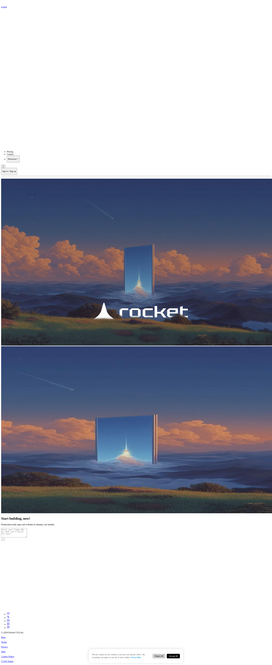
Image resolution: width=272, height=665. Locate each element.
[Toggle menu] (3, 166)
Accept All (173, 656)
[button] (136, 113)
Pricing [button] (10, 151)
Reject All (159, 656)
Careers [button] (10, 154)
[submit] (3, 539)
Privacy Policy (136, 657)
